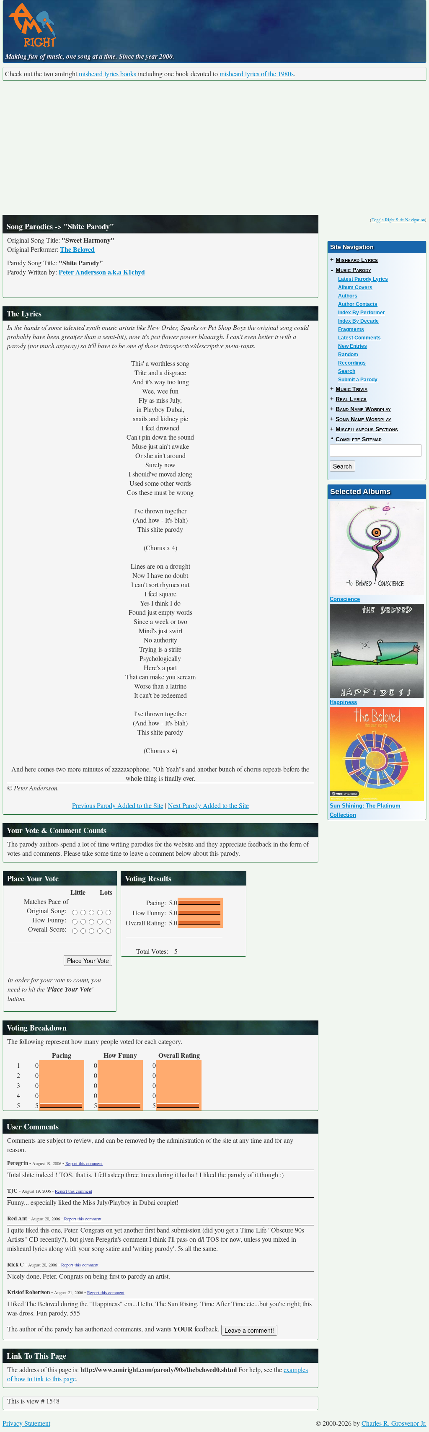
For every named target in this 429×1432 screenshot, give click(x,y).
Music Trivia (351, 389)
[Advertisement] (214, 148)
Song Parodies (30, 226)
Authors (347, 296)
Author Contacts (357, 304)
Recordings (352, 363)
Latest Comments (359, 338)
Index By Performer (361, 313)
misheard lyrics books (107, 73)
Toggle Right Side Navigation (398, 220)
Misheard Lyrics (357, 259)
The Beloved (77, 249)
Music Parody (353, 270)
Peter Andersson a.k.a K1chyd (102, 272)
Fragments (351, 329)
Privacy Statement (26, 1423)
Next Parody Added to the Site (208, 805)
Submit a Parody (357, 380)
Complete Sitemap (359, 439)
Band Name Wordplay (363, 409)
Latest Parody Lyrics (363, 279)
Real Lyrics (351, 399)
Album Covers (355, 287)
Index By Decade (358, 321)
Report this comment (84, 1163)
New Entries (352, 346)
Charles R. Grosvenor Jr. (394, 1423)
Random (348, 354)
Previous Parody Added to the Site (117, 805)
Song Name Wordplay (363, 419)
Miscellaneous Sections (367, 429)
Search (346, 371)
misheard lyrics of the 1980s (257, 73)
